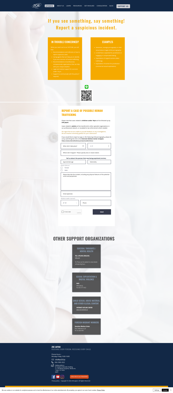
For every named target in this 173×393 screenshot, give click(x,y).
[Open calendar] (83, 146)
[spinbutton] (98, 146)
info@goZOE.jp (60, 359)
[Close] (171, 390)
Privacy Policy (101, 390)
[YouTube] (58, 377)
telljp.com (77, 258)
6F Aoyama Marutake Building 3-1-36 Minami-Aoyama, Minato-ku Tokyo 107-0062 (65, 368)
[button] (60, 6)
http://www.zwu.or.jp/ (80, 328)
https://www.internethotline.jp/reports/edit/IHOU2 (77, 141)
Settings (157, 390)
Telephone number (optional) (68, 198)
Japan (56, 372)
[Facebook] (53, 377)
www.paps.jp (79, 285)
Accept (165, 390)
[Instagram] (62, 377)
